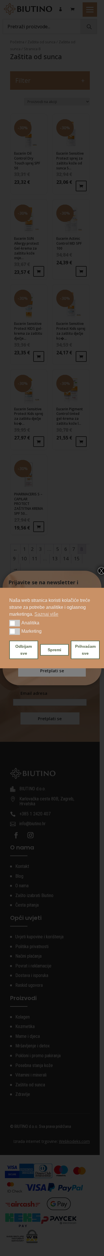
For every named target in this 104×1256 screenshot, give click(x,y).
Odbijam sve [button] (23, 650)
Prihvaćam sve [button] (85, 650)
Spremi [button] (54, 649)
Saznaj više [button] (46, 614)
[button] (14, 623)
